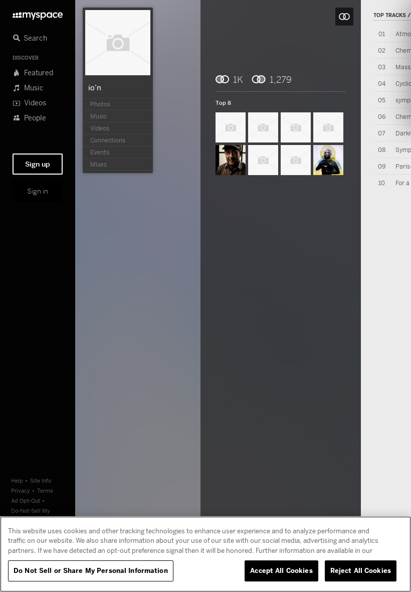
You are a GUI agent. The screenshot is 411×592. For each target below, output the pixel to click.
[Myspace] (38, 13)
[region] (205, 554)
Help (17, 480)
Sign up (37, 164)
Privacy (20, 490)
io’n (94, 87)
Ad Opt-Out (25, 500)
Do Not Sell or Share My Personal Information (91, 570)
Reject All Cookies (360, 570)
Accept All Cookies (281, 570)
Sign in (37, 191)
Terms (45, 490)
